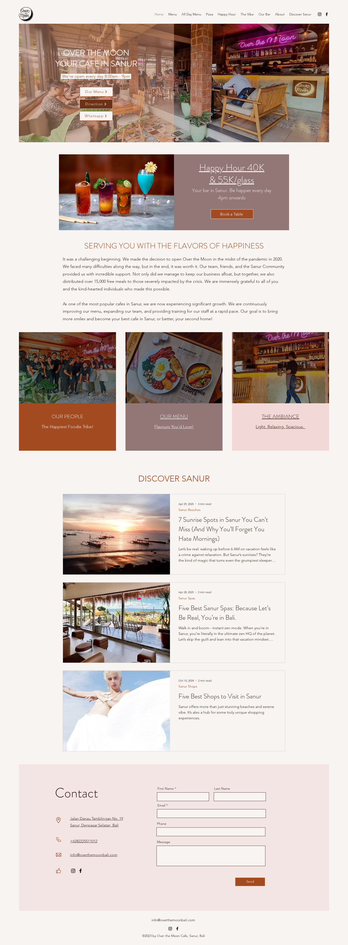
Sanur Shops (187, 686)
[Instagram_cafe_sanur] (73, 871)
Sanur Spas (186, 598)
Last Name (222, 788)
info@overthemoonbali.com (173, 920)
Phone (161, 823)
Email (161, 805)
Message (163, 842)
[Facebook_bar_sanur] (80, 871)
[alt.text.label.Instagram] (319, 14)
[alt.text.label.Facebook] (326, 14)
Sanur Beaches (189, 510)
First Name (165, 788)
